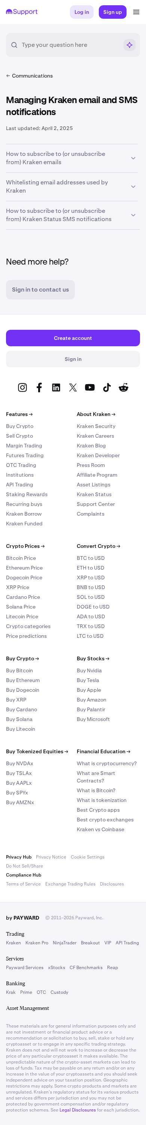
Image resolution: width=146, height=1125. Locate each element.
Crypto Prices (25, 546)
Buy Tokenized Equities (37, 751)
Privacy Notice (51, 857)
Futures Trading (25, 455)
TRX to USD (91, 626)
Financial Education (103, 751)
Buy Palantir (91, 709)
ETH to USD (90, 567)
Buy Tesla (88, 680)
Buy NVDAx (19, 763)
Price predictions (26, 636)
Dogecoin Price (24, 577)
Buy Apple (89, 690)
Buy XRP (16, 699)
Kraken (13, 943)
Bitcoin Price (21, 558)
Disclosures (112, 884)
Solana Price (21, 606)
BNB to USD (91, 587)
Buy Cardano (21, 709)
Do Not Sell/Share (24, 866)
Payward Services (24, 968)
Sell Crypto (19, 435)
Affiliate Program (97, 474)
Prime (26, 992)
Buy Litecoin (20, 729)
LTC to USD (90, 636)
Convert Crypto (98, 546)
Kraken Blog (91, 445)
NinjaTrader (64, 943)
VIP (107, 943)
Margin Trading (24, 445)
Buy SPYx (17, 792)
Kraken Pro (36, 943)
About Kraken (96, 414)
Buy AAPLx (19, 782)
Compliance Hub (23, 875)
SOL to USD (91, 597)
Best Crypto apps (98, 809)
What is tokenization (102, 800)
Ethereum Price (24, 567)
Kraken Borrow (24, 513)
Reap (112, 968)
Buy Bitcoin (19, 670)
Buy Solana (19, 719)
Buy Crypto (19, 426)
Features (19, 414)
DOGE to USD (93, 606)
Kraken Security (96, 426)
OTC (41, 992)
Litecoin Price (22, 616)
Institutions (20, 474)
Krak (11, 992)
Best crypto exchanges (105, 819)
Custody (59, 992)
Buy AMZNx (20, 802)
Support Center (96, 504)
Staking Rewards (27, 494)
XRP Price (17, 587)
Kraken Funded (24, 523)
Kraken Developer (98, 455)
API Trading (19, 484)
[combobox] (70, 44)
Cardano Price (23, 597)
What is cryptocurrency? (107, 763)
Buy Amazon (91, 699)
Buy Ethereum (23, 680)
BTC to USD (91, 558)
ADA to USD (91, 616)
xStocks (56, 968)
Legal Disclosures (78, 1110)
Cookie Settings (87, 857)
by (22, 917)
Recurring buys (24, 504)
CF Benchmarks (86, 968)
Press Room (91, 465)
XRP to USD (91, 577)
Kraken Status (94, 494)
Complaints (90, 513)
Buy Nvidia (89, 670)
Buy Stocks (93, 658)
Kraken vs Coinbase (100, 829)
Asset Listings (93, 484)
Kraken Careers (95, 435)
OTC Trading (21, 465)
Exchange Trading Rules (70, 884)
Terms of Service (23, 884)
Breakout (90, 943)
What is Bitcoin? (96, 790)
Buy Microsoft (93, 719)
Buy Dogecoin (22, 690)
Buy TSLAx (19, 773)
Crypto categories (28, 626)
